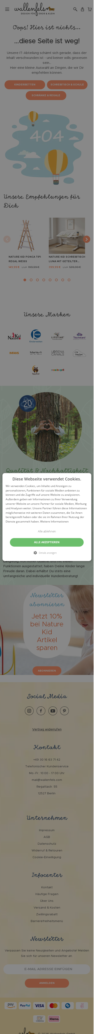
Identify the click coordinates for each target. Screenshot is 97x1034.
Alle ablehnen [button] (47, 531)
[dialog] (46, 517)
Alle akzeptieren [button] (47, 542)
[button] (47, 552)
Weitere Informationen (54, 521)
